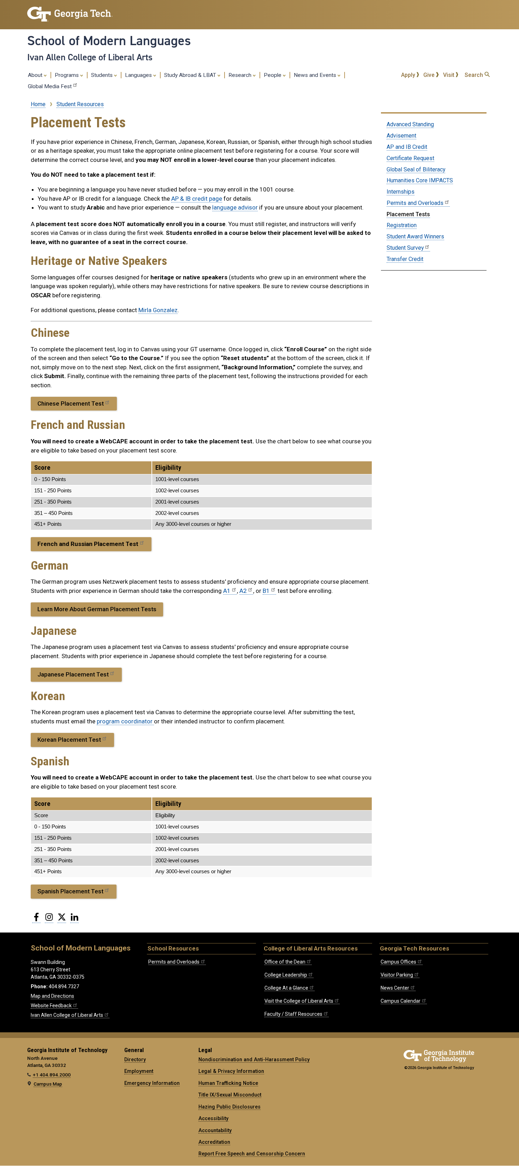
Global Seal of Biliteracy (416, 169)
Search (474, 75)
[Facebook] (36, 920)
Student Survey (405, 247)
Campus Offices (398, 962)
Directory (135, 1059)
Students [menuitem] (102, 75)
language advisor (235, 207)
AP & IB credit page (196, 198)
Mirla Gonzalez (158, 310)
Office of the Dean (284, 962)
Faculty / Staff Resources (293, 1014)
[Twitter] (62, 920)
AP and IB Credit (407, 147)
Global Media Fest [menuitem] (50, 86)
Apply (409, 75)
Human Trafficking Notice (228, 1083)
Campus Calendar (400, 1001)
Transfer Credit (405, 259)
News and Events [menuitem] (316, 75)
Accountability (215, 1130)
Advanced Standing (410, 124)
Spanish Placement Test (70, 891)
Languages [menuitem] (139, 75)
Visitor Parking (397, 975)
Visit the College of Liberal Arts (298, 1001)
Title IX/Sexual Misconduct (229, 1095)
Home (38, 104)
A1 (227, 590)
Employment (138, 1071)
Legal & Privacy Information (231, 1071)
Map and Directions (52, 996)
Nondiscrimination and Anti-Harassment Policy (254, 1059)
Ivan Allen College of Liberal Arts (90, 57)
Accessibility (213, 1118)
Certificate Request (410, 158)
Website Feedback (51, 1005)
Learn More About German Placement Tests (96, 609)
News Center (395, 988)
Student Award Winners (415, 236)
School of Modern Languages (109, 40)
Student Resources (80, 104)
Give (429, 75)
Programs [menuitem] (67, 75)
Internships (400, 191)
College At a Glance (286, 988)
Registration (402, 225)
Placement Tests (408, 214)
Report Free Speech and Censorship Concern (251, 1153)
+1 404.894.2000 (52, 1074)
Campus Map (48, 1084)
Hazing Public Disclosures (229, 1107)
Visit (449, 75)
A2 (243, 590)
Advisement (401, 135)
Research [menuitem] (240, 75)
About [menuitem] (36, 75)
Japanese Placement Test (73, 674)
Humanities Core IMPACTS (420, 180)
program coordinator (125, 721)
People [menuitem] (273, 75)
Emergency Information (152, 1083)
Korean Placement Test (69, 739)
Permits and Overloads (415, 203)
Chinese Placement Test (70, 403)
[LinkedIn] (74, 920)
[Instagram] (49, 920)
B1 (266, 590)
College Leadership (285, 975)
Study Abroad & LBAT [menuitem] (190, 75)
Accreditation (214, 1142)
